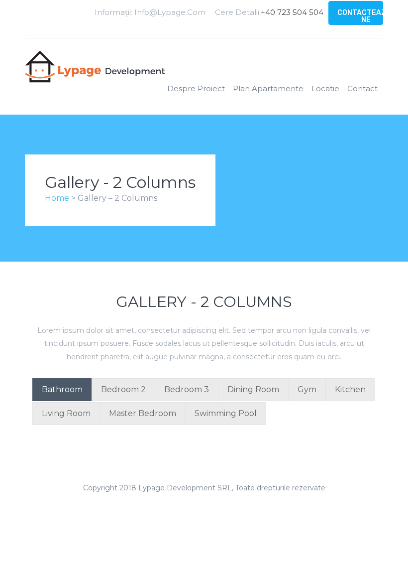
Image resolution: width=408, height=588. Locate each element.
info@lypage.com (169, 12)
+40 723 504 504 (292, 12)
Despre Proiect (196, 88)
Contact (362, 88)
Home (58, 198)
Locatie (325, 88)
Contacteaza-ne (366, 16)
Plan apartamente (268, 88)
